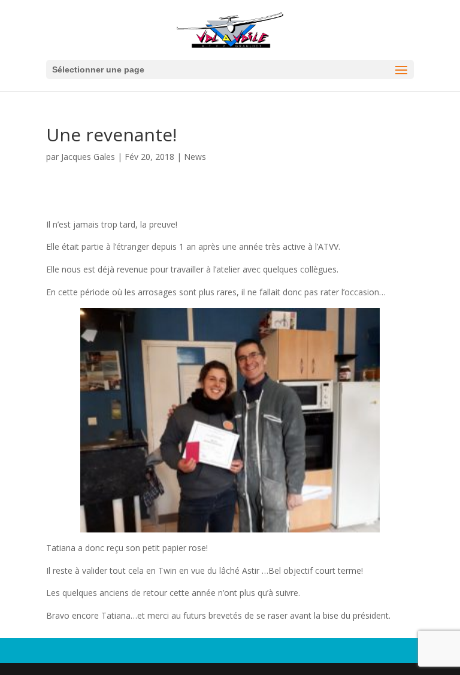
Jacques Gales (88, 156)
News (195, 156)
